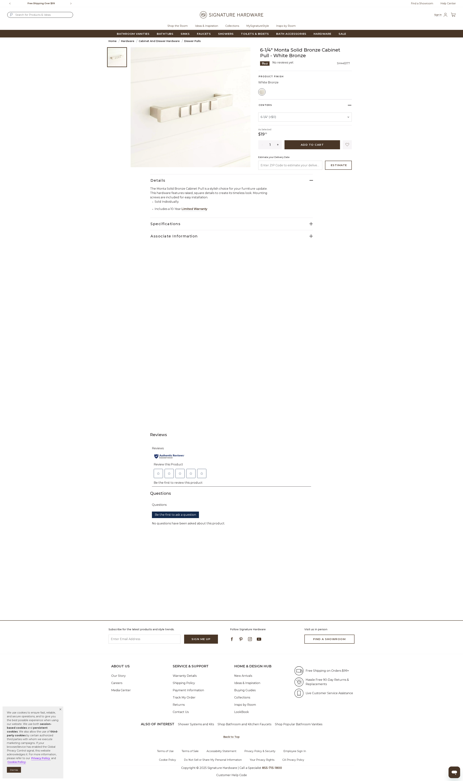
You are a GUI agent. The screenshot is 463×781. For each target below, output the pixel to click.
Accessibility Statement (221, 751)
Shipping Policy (184, 683)
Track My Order (184, 697)
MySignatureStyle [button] (257, 26)
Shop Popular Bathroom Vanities (298, 724)
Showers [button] (226, 33)
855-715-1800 (272, 768)
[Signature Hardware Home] (231, 14)
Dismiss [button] (14, 770)
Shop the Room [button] (177, 26)
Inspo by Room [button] (286, 26)
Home (112, 41)
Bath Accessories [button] (291, 33)
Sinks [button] (185, 33)
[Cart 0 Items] (453, 15)
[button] (60, 709)
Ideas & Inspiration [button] (206, 26)
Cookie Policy (167, 759)
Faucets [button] (204, 33)
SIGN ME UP (201, 639)
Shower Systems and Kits (196, 724)
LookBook (241, 712)
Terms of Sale (190, 751)
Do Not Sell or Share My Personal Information (213, 759)
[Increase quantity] (278, 144)
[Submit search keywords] (11, 14)
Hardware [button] (322, 33)
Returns (179, 704)
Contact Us (181, 712)
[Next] (72, 3)
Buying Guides (245, 690)
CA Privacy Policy (293, 759)
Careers (116, 683)
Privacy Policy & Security (259, 751)
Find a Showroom (422, 3)
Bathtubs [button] (165, 33)
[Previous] (10, 3)
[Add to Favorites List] (347, 144)
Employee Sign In (294, 751)
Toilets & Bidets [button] (255, 33)
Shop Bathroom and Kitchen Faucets (244, 724)
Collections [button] (232, 26)
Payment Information (188, 690)
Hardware (127, 41)
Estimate (339, 165)
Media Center (121, 690)
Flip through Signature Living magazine (43, 3)
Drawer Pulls (192, 41)
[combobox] (40, 15)
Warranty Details (185, 675)
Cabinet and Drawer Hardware (159, 41)
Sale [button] (342, 33)
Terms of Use (165, 751)
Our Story (118, 675)
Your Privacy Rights (262, 759)
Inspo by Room (245, 704)
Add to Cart (312, 144)
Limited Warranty (194, 209)
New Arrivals (243, 675)
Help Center (448, 3)
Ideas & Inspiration (247, 683)
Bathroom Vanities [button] (133, 33)
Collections (242, 697)
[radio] (262, 92)
